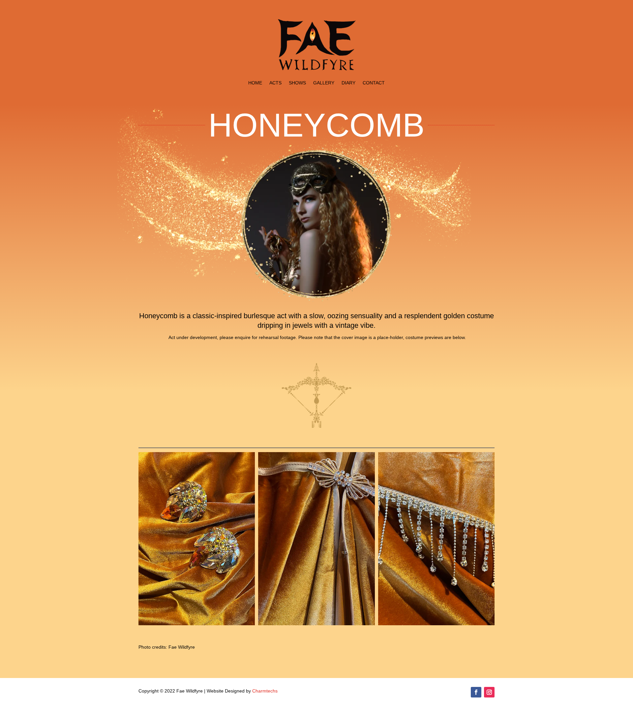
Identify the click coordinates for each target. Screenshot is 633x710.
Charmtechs (265, 691)
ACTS (275, 82)
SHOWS (297, 82)
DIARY (348, 82)
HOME (255, 82)
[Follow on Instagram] (489, 692)
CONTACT (374, 82)
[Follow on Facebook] (476, 692)
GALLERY (323, 82)
